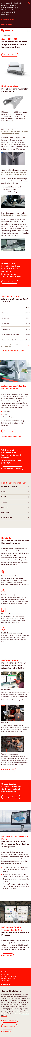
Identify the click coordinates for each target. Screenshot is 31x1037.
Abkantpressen (7, 35)
